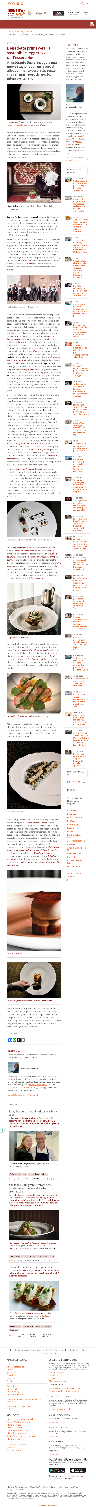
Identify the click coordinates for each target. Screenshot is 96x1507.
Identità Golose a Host (17, 1433)
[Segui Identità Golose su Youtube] (21, 3)
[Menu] (4, 24)
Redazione (11, 1375)
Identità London (14, 1425)
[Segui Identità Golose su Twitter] (17, 3)
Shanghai (11, 1447)
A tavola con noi (14, 1450)
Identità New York (15, 1428)
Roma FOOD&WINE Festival (19, 1422)
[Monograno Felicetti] (74, 13)
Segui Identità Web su (75, 773)
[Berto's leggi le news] (58, 13)
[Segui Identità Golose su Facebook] (9, 3)
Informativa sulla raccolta (48, 1505)
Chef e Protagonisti (15, 1367)
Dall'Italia (29, 31)
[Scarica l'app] (57, 1470)
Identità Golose (24, 1088)
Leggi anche (14, 1104)
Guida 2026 (54, 1422)
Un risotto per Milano (16, 1444)
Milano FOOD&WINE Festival (20, 1419)
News (9, 1381)
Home (10, 31)
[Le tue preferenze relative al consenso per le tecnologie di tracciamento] (2, 1130)
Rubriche (19, 31)
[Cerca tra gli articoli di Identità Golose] (83, 3)
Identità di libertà (14, 1439)
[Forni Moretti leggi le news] (43, 13)
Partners (11, 1378)
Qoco (9, 1442)
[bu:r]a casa (46, 1316)
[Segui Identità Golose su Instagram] (13, 3)
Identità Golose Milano (38, 1085)
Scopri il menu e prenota (60, 1409)
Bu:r (37, 125)
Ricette (10, 1369)
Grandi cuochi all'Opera (17, 1430)
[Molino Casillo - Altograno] (27, 13)
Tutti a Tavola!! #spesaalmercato (21, 1436)
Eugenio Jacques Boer (16, 125)
